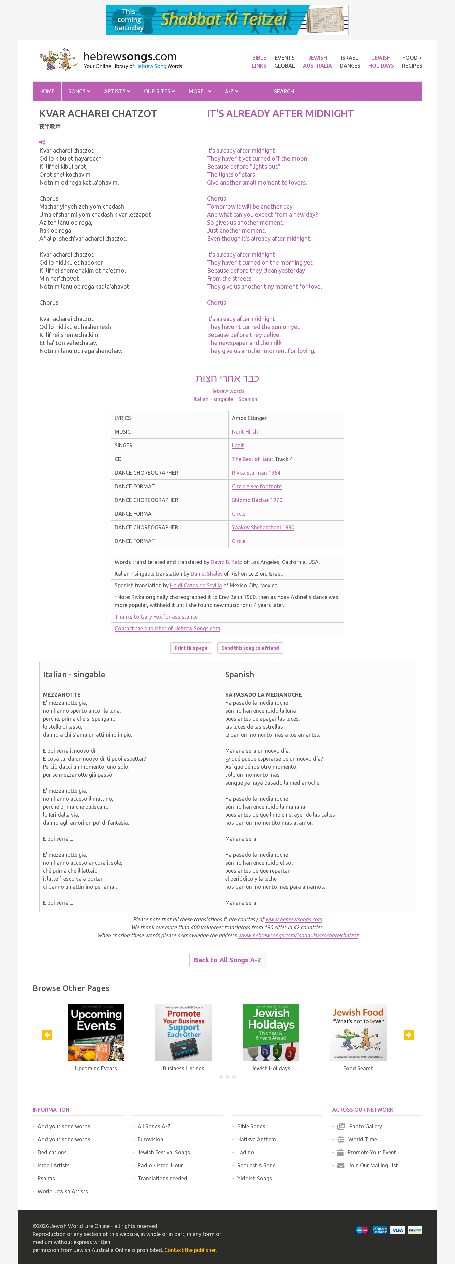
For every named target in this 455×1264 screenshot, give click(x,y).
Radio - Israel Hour (160, 1165)
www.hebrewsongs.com (293, 919)
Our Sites (158, 91)
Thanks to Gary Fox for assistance (156, 617)
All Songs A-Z (154, 1126)
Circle (238, 514)
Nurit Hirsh (245, 432)
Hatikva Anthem (256, 1139)
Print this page (191, 648)
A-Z (230, 91)
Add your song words (64, 1126)
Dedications (52, 1152)
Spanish (247, 399)
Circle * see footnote (257, 486)
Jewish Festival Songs (164, 1152)
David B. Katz (226, 562)
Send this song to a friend (250, 648)
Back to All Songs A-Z (228, 960)
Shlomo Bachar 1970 (257, 500)
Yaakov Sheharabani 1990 (263, 527)
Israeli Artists (54, 1165)
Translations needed (162, 1178)
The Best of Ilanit (252, 459)
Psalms (46, 1178)
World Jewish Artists (63, 1191)
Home (47, 91)
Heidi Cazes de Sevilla (196, 585)
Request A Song (256, 1165)
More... (198, 91)
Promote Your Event (370, 1152)
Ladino (245, 1152)
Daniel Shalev (207, 574)
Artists (115, 91)
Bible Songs (251, 1126)
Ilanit (238, 445)
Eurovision (150, 1139)
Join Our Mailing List (371, 1165)
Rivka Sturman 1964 (256, 473)
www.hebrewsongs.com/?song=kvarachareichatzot (298, 935)
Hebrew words (227, 391)
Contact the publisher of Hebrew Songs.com (167, 628)
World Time (360, 1139)
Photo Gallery (363, 1126)
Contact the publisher (190, 1250)
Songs (77, 91)
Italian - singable (213, 399)
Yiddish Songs (254, 1178)
